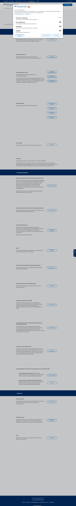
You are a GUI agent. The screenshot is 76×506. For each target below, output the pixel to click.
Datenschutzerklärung (18, 14)
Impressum (27, 14)
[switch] (60, 22)
